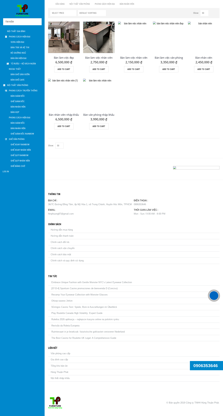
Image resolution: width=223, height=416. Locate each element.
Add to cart (63, 69)
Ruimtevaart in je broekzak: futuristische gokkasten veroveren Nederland (88, 331)
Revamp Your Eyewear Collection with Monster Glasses (79, 294)
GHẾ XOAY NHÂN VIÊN (21, 150)
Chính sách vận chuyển (63, 248)
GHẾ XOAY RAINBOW (20, 144)
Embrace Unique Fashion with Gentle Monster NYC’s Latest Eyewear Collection (91, 282)
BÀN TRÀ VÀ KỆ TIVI (20, 47)
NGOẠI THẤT (15, 69)
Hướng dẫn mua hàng (62, 229)
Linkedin (68, 169)
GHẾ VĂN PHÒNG (17, 139)
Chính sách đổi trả (60, 242)
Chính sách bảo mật (61, 254)
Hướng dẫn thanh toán (62, 236)
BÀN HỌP (15, 112)
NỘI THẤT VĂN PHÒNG (17, 85)
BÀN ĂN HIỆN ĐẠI (18, 58)
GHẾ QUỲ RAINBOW (19, 155)
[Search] (38, 21)
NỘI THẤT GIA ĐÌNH (16, 31)
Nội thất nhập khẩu (60, 378)
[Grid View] (211, 13)
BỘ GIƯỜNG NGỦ (18, 52)
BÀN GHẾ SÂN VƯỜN (20, 74)
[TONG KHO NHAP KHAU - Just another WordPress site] (22, 10)
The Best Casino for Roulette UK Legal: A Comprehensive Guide (83, 338)
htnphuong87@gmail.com (61, 213)
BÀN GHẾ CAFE (17, 79)
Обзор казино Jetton (61, 300)
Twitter (60, 169)
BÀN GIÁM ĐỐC (18, 96)
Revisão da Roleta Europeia (65, 325)
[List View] (215, 13)
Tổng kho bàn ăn (59, 366)
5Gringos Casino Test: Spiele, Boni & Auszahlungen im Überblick (84, 307)
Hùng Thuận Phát (59, 372)
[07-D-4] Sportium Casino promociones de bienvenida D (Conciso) (84, 288)
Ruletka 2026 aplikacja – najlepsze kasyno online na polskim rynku (85, 319)
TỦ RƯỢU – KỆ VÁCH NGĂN (23, 63)
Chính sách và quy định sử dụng (67, 260)
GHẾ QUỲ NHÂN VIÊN (20, 160)
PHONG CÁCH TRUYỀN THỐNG (23, 90)
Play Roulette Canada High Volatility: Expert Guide (76, 313)
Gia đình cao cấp (59, 359)
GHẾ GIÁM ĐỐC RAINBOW (22, 133)
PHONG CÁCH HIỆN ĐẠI (19, 36)
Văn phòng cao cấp (60, 353)
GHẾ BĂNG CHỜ (18, 166)
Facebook (51, 169)
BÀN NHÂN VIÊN (18, 106)
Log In (6, 171)
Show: (196, 13)
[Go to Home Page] (49, 4)
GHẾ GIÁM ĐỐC (18, 101)
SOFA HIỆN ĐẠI (17, 42)
